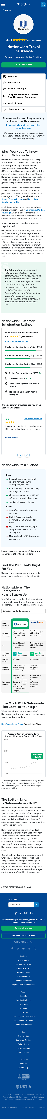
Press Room (23, 1004)
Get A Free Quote (23, 65)
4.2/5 (28, 379)
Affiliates (23, 1064)
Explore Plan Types (23, 964)
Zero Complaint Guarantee (24, 1016)
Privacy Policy (28, 1107)
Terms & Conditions (9, 1107)
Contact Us (23, 1012)
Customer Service (23, 1040)
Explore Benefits (23, 977)
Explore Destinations (23, 981)
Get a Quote (23, 960)
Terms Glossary (23, 1048)
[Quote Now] (36, 904)
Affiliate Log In (24, 1068)
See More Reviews (33, 419)
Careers (23, 1008)
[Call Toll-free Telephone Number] (43, 4)
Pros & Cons (14, 83)
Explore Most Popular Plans (23, 985)
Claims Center (23, 1044)
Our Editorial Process (23, 1025)
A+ (40, 373)
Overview (12, 77)
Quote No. (13, 899)
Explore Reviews (23, 972)
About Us (23, 996)
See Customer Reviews (16, 342)
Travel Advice (23, 1036)
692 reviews (34, 40)
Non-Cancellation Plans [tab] (12, 724)
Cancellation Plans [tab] (32, 724)
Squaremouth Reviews (23, 1021)
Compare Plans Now (24, 928)
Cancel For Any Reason (12, 199)
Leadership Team (23, 1000)
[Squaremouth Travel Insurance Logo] (23, 4)
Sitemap (42, 1107)
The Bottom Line (16, 109)
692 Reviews (22, 655)
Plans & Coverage (17, 89)
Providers (7, 10)
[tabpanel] (23, 760)
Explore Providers (24, 968)
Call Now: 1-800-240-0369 (23, 936)
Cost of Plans (15, 103)
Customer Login (23, 1052)
